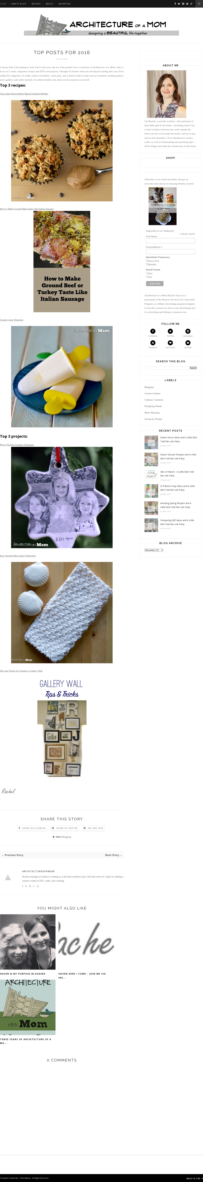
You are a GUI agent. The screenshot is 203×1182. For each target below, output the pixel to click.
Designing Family (153, 406)
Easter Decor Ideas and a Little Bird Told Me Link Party (178, 439)
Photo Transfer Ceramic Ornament (17, 445)
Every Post (153, 261)
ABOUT (49, 4)
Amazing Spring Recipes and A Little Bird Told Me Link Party (175, 505)
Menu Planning (152, 412)
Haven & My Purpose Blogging (23, 973)
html (150, 273)
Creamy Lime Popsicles (11, 320)
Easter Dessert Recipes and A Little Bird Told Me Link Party (178, 456)
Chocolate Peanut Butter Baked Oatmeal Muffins (24, 93)
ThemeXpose (25, 1178)
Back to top (194, 1178)
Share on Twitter (67, 828)
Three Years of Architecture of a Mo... (25, 1041)
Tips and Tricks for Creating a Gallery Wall (21, 671)
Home (3, 4)
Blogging (66, 837)
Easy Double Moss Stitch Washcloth (18, 556)
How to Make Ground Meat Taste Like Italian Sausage (27, 209)
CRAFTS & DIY (18, 4)
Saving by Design (153, 419)
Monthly (152, 264)
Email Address (154, 247)
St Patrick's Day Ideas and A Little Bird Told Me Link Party (177, 488)
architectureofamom (38, 871)
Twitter (170, 336)
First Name (151, 236)
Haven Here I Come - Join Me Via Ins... (82, 975)
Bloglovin (170, 348)
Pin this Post (96, 828)
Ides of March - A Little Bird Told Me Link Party (177, 473)
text (150, 277)
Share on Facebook (34, 828)
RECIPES (36, 4)
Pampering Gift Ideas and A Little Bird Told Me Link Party (177, 522)
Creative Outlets (152, 393)
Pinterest (153, 348)
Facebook (153, 336)
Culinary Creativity (153, 400)
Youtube (188, 348)
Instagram (188, 336)
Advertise (65, 4)
